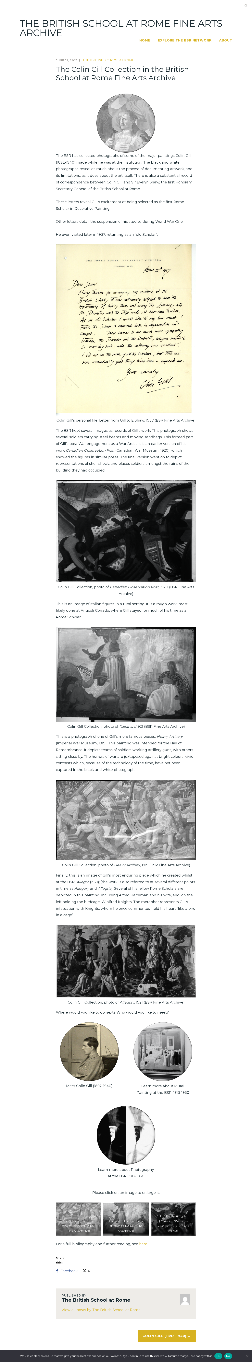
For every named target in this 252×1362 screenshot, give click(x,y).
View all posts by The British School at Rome (101, 1310)
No (228, 1355)
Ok (218, 1355)
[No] (247, 1356)
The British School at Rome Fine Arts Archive (121, 28)
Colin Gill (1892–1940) (164, 1336)
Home (144, 40)
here (143, 1244)
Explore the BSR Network (185, 40)
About (225, 40)
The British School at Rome (108, 60)
